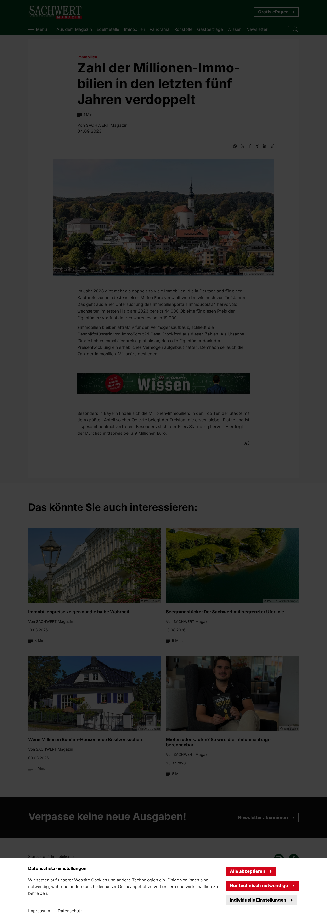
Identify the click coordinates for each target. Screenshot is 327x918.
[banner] (163, 459)
